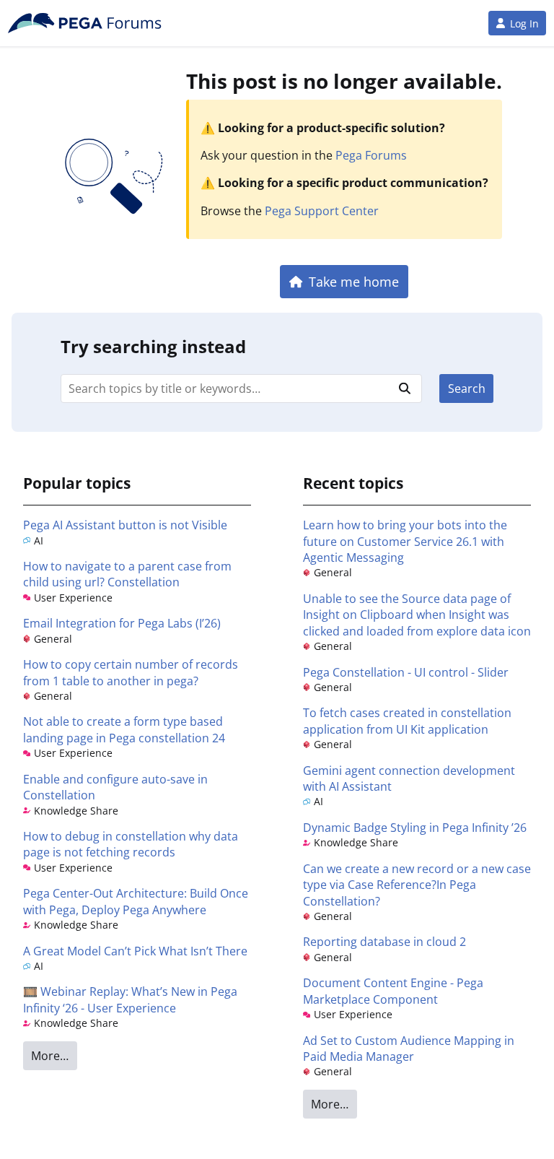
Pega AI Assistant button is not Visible (125, 525)
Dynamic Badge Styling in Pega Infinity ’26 (415, 827)
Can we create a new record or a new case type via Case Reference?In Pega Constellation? (417, 885)
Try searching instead (153, 346)
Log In (524, 23)
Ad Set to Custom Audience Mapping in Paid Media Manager (408, 1048)
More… (50, 1056)
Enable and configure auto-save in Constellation (115, 787)
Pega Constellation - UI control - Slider (406, 672)
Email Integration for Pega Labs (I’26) (122, 623)
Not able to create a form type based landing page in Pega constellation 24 (124, 729)
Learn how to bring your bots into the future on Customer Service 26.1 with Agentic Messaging (405, 541)
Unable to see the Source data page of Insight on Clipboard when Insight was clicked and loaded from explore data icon (417, 615)
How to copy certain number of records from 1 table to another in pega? (130, 672)
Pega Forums (371, 155)
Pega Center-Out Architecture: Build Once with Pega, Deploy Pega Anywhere (135, 901)
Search (466, 388)
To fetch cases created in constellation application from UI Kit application (407, 721)
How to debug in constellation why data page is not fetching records (130, 844)
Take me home (354, 281)
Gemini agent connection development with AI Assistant (409, 778)
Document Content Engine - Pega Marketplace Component (393, 991)
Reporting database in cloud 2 (384, 942)
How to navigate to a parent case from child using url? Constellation (127, 574)
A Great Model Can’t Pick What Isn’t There (135, 951)
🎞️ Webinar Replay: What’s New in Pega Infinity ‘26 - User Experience (130, 999)
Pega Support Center (322, 211)
